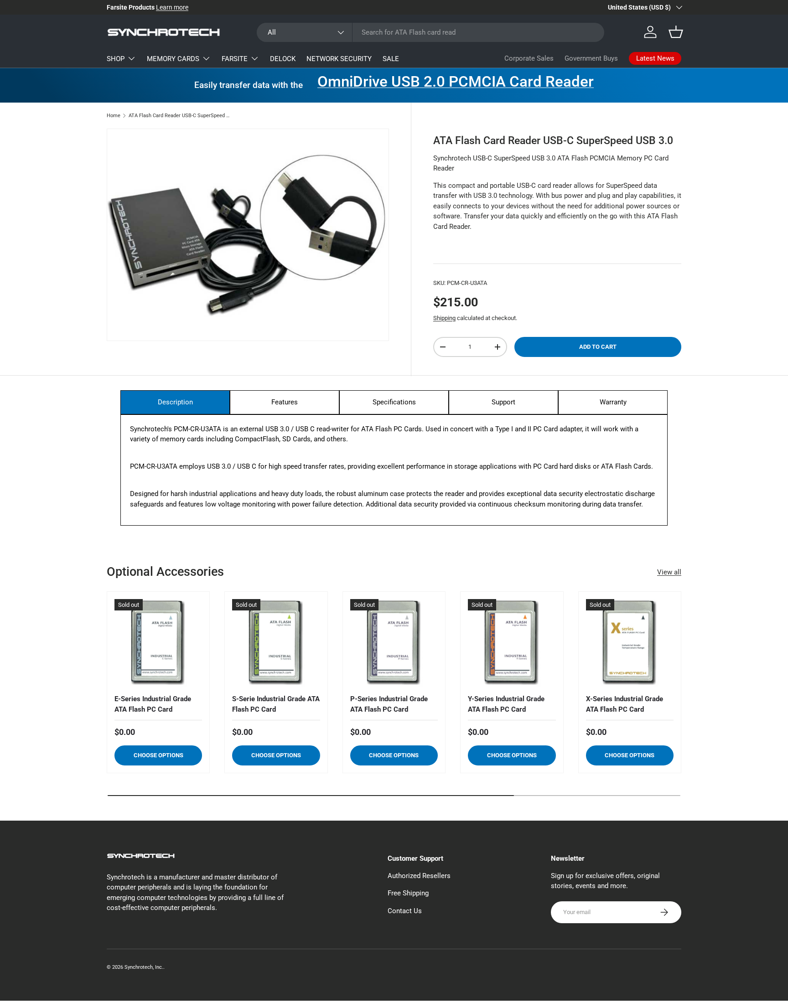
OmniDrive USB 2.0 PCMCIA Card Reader (455, 81)
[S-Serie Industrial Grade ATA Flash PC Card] (276, 643)
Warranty (613, 402)
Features (284, 402)
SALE (391, 59)
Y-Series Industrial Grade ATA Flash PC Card (506, 704)
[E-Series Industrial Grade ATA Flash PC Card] (158, 643)
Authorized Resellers (419, 876)
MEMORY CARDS (173, 59)
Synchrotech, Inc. (143, 967)
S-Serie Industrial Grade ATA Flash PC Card (276, 704)
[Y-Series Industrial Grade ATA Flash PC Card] (511, 643)
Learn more (172, 7)
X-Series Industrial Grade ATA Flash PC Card (624, 704)
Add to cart (598, 346)
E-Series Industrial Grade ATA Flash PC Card (152, 704)
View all (669, 572)
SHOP (115, 59)
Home (113, 115)
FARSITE (235, 59)
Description (175, 402)
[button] (676, 32)
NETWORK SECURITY (339, 59)
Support (503, 402)
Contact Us (405, 911)
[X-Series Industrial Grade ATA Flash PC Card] (630, 643)
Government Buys (591, 58)
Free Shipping (408, 893)
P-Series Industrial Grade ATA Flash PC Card (389, 704)
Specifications (394, 402)
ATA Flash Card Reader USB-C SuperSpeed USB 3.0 (180, 115)
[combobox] (430, 32)
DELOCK (283, 59)
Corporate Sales (529, 58)
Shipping (444, 318)
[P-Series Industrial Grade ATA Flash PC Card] (394, 643)
